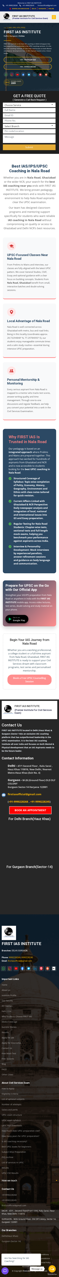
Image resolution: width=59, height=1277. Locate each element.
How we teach (9, 1180)
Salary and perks (10, 1110)
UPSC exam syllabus (11, 1120)
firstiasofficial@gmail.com (47, 5)
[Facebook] (23, 74)
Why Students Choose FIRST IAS (17, 1017)
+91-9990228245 (28, 5)
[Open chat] (5, 1270)
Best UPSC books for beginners (16, 1147)
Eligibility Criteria (10, 1094)
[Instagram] (11, 74)
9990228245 (27, 957)
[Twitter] (29, 74)
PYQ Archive (7, 1157)
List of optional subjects (13, 1099)
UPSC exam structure (12, 1115)
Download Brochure (20, 9)
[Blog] (46, 74)
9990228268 (14, 957)
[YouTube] (17, 74)
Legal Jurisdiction (43, 1258)
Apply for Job (8, 1038)
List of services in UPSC (13, 1163)
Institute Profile (9, 995)
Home (4, 985)
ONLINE (51, 9)
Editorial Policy (44, 1262)
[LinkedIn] (34, 74)
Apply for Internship (11, 1043)
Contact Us (7, 1048)
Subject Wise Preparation (14, 1152)
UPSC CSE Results (10, 1173)
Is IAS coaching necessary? (14, 1141)
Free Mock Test (9, 1054)
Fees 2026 (6, 1011)
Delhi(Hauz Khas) (10, 1236)
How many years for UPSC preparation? (20, 1136)
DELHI (34, 9)
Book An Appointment (30, 810)
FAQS (4, 1069)
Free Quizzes (8, 1059)
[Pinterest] (40, 74)
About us (6, 990)
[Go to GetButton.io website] (52, 1274)
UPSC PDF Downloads (12, 1126)
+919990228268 (9, 1195)
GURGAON (42, 9)
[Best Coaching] (53, 968)
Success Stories (9, 1027)
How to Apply (8, 1089)
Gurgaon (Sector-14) (11, 1241)
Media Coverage (9, 1022)
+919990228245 (9, 1200)
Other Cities (7, 1075)
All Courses (7, 1006)
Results (5, 1032)
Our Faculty (7, 1001)
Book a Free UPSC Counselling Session (29, 679)
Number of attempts (11, 1104)
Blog (4, 1064)
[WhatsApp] (6, 74)
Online (21, 36)
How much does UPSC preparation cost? (21, 1131)
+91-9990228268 (11, 5)
